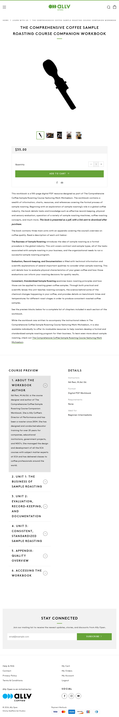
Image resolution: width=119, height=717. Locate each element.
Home (6, 20)
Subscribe (92, 637)
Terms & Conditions (13, 681)
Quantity (20, 165)
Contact (7, 671)
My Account (68, 676)
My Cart (66, 666)
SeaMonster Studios (17, 711)
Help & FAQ (8, 666)
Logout (65, 681)
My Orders (67, 671)
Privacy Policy (10, 676)
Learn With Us (20, 20)
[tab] (40, 135)
